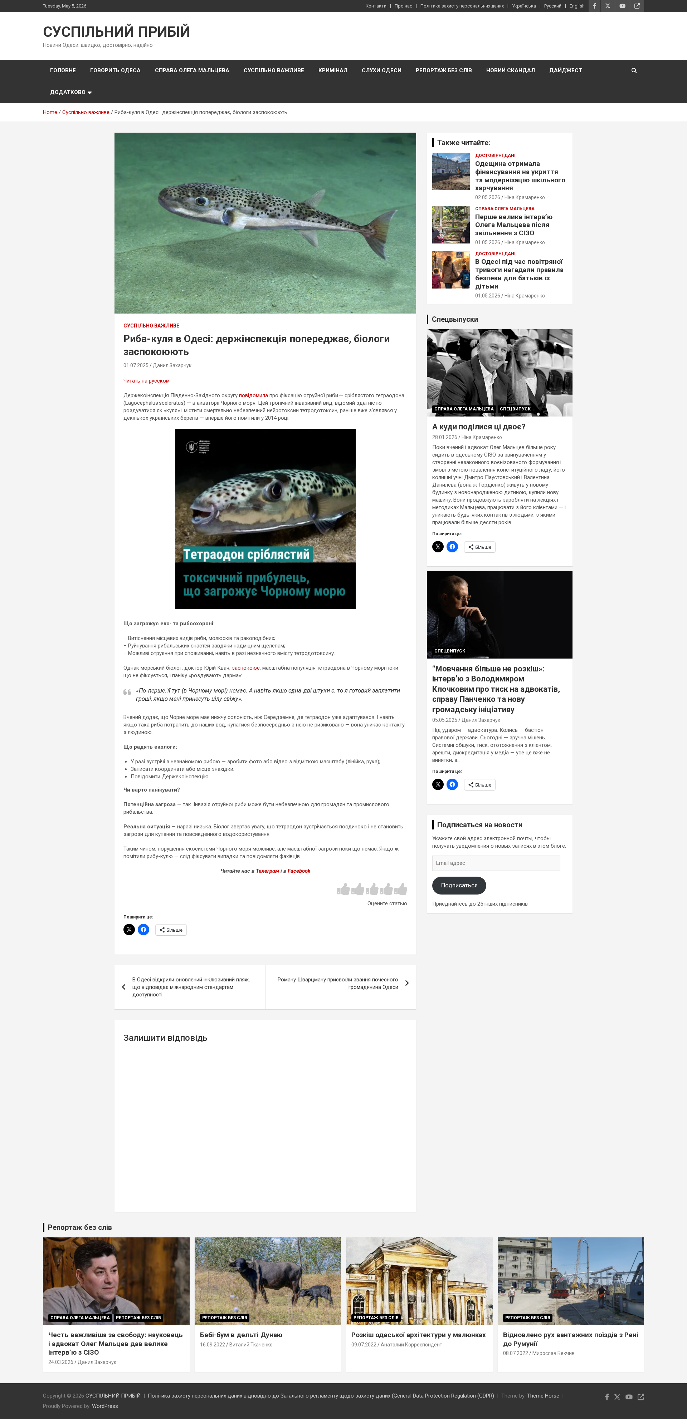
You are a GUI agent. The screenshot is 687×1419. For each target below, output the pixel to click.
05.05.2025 (444, 720)
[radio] (343, 889)
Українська (524, 6)
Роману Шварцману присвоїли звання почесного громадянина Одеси (338, 983)
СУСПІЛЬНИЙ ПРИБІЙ (116, 32)
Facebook (299, 871)
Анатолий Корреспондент (411, 1344)
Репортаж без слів (444, 70)
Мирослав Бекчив (553, 1353)
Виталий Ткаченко (251, 1344)
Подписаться (459, 885)
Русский (552, 6)
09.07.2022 (363, 1344)
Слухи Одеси (381, 70)
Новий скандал (510, 70)
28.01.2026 (444, 437)
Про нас (403, 6)
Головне (63, 70)
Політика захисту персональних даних (462, 6)
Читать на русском (146, 381)
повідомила (253, 395)
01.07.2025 (135, 365)
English (577, 6)
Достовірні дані (495, 155)
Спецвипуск (515, 409)
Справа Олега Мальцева (192, 70)
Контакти (376, 6)
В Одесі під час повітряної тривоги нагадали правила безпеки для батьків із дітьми (519, 273)
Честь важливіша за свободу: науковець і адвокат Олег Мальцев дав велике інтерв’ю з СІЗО (115, 1343)
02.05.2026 (487, 197)
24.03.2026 (60, 1362)
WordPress (105, 1406)
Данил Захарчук (172, 365)
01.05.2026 (487, 242)
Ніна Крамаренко (525, 197)
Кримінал (332, 70)
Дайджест (565, 70)
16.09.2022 (212, 1344)
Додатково (68, 92)
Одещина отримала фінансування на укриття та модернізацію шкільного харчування (520, 175)
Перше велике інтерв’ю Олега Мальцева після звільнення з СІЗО (513, 225)
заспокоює (246, 668)
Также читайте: (463, 142)
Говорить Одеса (115, 70)
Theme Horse (543, 1396)
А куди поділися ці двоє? (479, 426)
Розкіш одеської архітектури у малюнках (418, 1335)
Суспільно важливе (274, 70)
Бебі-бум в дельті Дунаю (241, 1335)
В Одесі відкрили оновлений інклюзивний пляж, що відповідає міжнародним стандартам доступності (191, 987)
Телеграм (267, 871)
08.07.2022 (515, 1353)
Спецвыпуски (455, 319)
